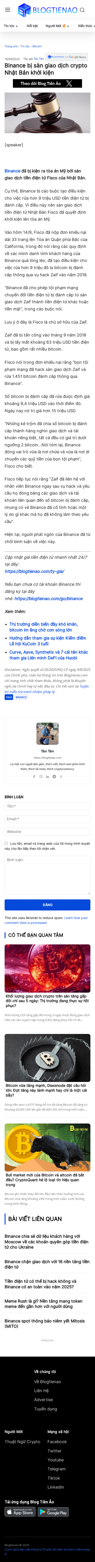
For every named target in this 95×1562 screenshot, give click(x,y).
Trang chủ (11, 46)
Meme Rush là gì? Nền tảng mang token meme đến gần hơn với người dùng (44, 1304)
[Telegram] (45, 706)
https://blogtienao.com (48, 757)
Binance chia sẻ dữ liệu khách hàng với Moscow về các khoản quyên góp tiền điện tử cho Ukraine (47, 1242)
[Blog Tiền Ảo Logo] (47, 10)
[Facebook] (23, 706)
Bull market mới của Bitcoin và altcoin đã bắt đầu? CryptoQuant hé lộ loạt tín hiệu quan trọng (45, 1180)
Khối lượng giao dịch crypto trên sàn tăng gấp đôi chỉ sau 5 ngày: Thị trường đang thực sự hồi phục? (47, 1001)
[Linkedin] (47, 775)
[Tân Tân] (47, 734)
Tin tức (25, 46)
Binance (12, 170)
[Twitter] (34, 706)
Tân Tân (38, 58)
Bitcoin (37, 46)
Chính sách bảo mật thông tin (23, 1549)
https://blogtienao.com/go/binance (48, 598)
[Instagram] (41, 775)
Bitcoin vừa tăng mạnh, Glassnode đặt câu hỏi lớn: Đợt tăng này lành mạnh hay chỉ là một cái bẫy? (46, 1090)
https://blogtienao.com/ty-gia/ (34, 571)
